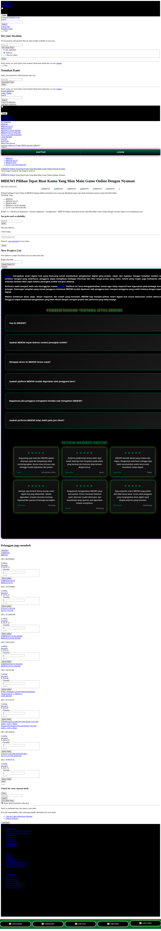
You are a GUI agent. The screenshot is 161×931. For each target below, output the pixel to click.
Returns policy (11, 840)
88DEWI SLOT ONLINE (11, 133)
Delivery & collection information (18, 831)
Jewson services (12, 860)
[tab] (2, 784)
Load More (5, 823)
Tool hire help (11, 846)
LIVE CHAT (147, 923)
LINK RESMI (6, 137)
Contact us (10, 858)
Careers (8, 856)
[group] (2, 803)
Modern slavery (11, 879)
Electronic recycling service (16, 867)
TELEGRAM (17, 923)
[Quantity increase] (4, 575)
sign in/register (13, 241)
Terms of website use (13, 887)
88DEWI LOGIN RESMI (11, 131)
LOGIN (4, 139)
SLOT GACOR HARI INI (11, 135)
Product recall (11, 835)
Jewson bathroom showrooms (17, 865)
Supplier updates (12, 844)
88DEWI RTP (6, 128)
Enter (4, 223)
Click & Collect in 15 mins (11, 145)
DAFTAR (5, 141)
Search (3, 20)
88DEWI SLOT (7, 126)
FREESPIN (115, 923)
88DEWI (4, 124)
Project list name (7, 260)
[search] (12, 22)
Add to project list (8, 237)
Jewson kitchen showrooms (16, 862)
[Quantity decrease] (6, 575)
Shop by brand (11, 842)
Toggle (4, 15)
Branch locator (11, 829)
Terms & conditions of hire (16, 885)
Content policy (11, 875)
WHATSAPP (49, 923)
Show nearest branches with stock (16, 803)
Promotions (10, 837)
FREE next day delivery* (30, 145)
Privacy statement (12, 881)
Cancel (4, 267)
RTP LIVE (82, 923)
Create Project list (8, 264)
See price (4, 565)
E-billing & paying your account (18, 833)
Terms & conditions (13, 883)
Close (4, 148)
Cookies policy (11, 877)
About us (9, 854)
